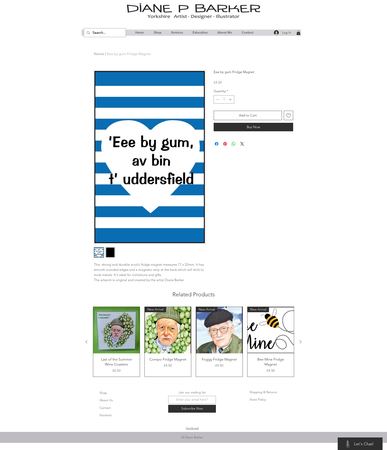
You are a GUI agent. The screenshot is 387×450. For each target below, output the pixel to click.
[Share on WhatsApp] (233, 143)
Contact (105, 408)
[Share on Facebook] (216, 143)
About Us (106, 400)
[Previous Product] (86, 341)
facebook (192, 428)
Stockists (105, 415)
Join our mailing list (192, 392)
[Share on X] (242, 143)
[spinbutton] (224, 99)
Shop (103, 393)
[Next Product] (300, 341)
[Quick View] (116, 330)
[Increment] (231, 99)
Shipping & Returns (263, 392)
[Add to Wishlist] (288, 115)
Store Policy (257, 399)
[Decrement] (217, 99)
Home (99, 54)
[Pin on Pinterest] (225, 143)
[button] (298, 32)
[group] (193, 341)
